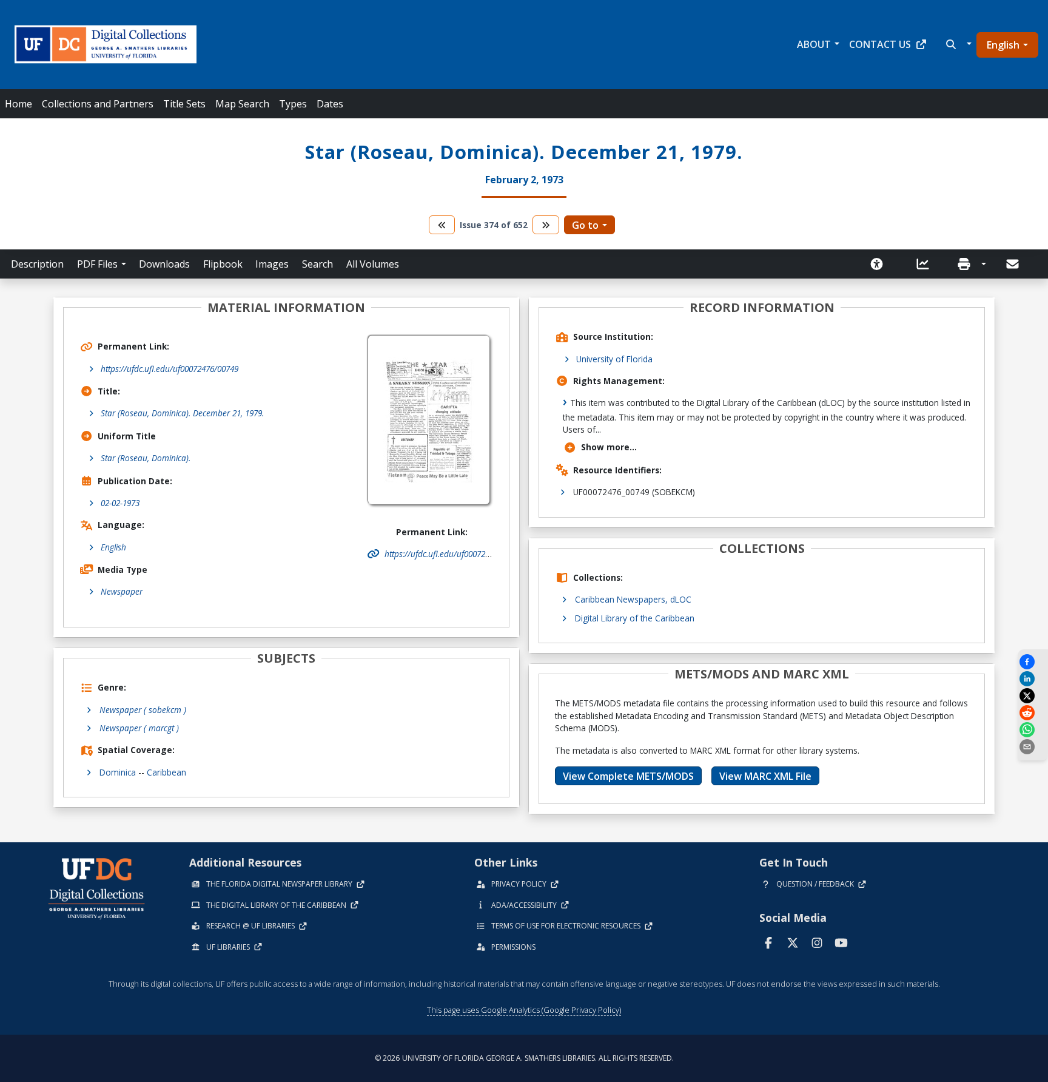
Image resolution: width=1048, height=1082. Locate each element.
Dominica (117, 772)
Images (272, 264)
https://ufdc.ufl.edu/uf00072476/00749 (169, 368)
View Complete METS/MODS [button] (628, 776)
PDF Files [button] (97, 264)
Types (293, 103)
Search (317, 264)
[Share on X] (1032, 695)
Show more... (609, 447)
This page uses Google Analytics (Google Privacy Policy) (524, 1009)
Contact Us (880, 44)
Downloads (164, 264)
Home (18, 103)
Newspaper (122, 591)
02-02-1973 (120, 503)
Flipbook (223, 264)
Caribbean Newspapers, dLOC (633, 599)
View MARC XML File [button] (765, 776)
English (1003, 45)
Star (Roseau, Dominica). (145, 458)
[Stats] (927, 264)
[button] (957, 44)
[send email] (1032, 746)
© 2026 (524, 1058)
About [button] (814, 44)
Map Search (242, 103)
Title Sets (184, 103)
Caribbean (166, 772)
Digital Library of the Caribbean (634, 618)
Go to (585, 225)
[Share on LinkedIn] (1032, 678)
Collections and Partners (97, 103)
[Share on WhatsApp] (1032, 729)
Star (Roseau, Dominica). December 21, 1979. (182, 413)
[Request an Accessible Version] (880, 264)
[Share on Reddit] (1032, 712)
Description (37, 264)
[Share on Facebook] (1032, 661)
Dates (330, 103)
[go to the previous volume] (442, 224)
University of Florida (614, 359)
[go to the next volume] (545, 224)
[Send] (1013, 264)
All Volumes (372, 264)
